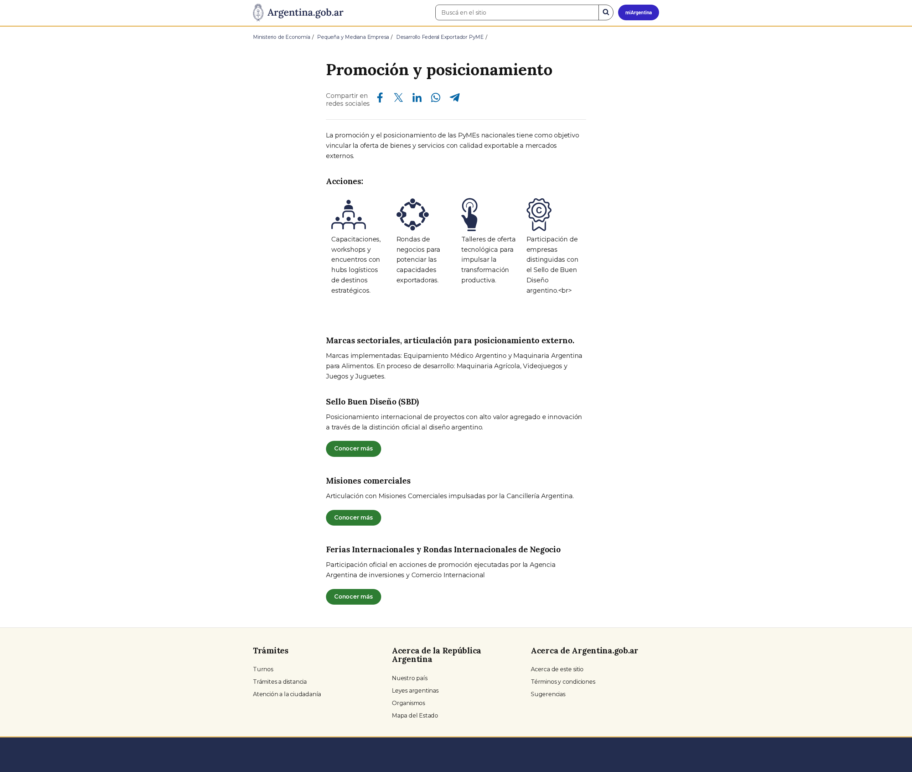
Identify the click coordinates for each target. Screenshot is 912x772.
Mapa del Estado (415, 715)
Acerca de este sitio (557, 669)
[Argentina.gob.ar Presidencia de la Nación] (298, 13)
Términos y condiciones (563, 681)
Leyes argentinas (415, 690)
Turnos (263, 669)
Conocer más (353, 448)
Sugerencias (548, 694)
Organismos (408, 703)
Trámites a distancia (280, 681)
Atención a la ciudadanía (287, 694)
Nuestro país (410, 678)
